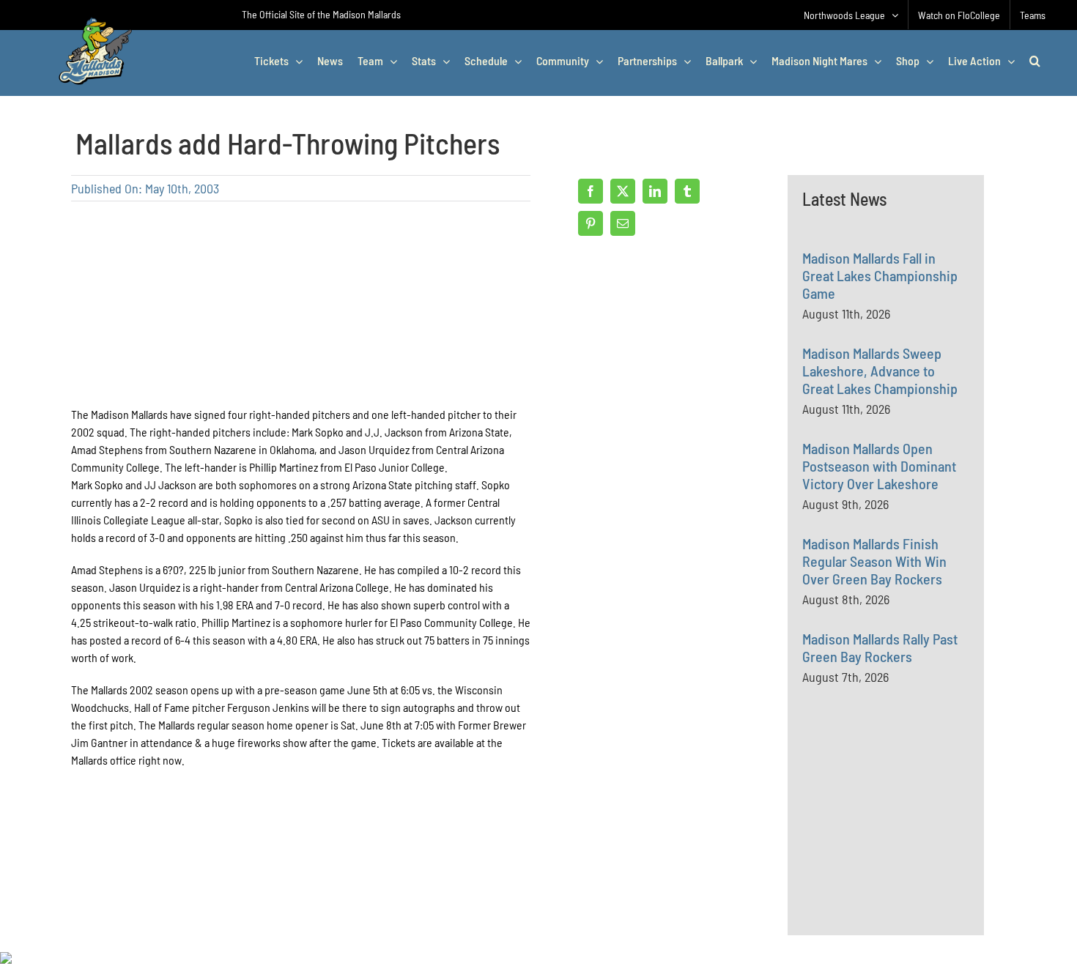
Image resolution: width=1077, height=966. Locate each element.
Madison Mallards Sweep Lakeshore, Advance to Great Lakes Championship (880, 370)
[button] (1034, 61)
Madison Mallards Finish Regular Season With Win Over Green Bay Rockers (874, 561)
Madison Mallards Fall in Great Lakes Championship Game (880, 275)
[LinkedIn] (655, 191)
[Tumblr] (687, 191)
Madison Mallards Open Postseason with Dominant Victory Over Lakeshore (879, 465)
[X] (623, 191)
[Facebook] (590, 191)
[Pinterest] (590, 223)
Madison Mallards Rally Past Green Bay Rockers (880, 647)
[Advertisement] (912, 839)
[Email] (623, 223)
